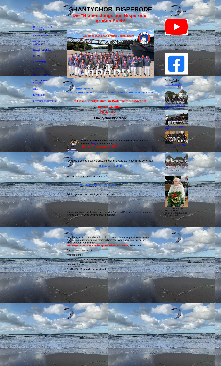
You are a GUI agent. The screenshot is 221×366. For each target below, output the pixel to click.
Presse (37, 56)
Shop (35, 89)
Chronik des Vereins (40, 81)
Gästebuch (39, 62)
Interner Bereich (43, 101)
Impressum (39, 95)
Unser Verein (40, 35)
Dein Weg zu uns (42, 74)
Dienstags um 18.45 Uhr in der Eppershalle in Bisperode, (98, 245)
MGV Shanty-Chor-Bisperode (43, 28)
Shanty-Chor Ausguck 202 (99, 146)
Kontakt (38, 68)
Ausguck (95, 143)
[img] (44, 13)
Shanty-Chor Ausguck (40, 42)
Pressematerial (42, 50)
